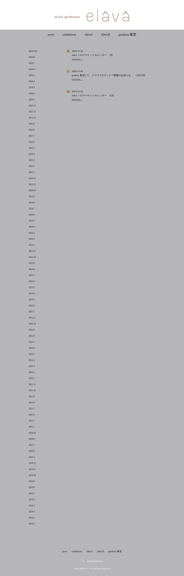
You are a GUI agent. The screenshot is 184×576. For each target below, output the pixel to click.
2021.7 (32, 408)
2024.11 (32, 184)
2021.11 (32, 384)
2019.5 (32, 505)
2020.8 (32, 439)
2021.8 (32, 402)
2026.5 (32, 75)
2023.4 (32, 293)
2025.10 (32, 117)
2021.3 (32, 421)
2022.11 (32, 317)
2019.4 (32, 511)
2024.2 (32, 239)
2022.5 (32, 354)
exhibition (69, 34)
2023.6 (32, 281)
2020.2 (32, 457)
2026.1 (32, 99)
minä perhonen (95, 561)
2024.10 (32, 190)
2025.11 (32, 111)
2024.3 (32, 233)
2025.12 (32, 105)
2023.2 (32, 305)
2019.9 (32, 481)
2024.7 (32, 208)
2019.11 (32, 469)
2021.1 (32, 427)
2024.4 (32, 227)
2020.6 (32, 451)
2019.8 (32, 487)
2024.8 (32, 202)
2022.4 (32, 360)
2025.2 (32, 166)
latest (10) (33, 51)
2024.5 (32, 221)
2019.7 (32, 493)
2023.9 (32, 263)
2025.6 (32, 142)
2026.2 (32, 93)
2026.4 (32, 81)
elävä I (89, 34)
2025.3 (32, 160)
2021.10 (32, 390)
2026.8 (32, 57)
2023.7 (32, 275)
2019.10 (32, 475)
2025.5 (32, 148)
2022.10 (32, 324)
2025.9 (32, 124)
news (51, 34)
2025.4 (32, 154)
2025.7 (32, 136)
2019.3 (32, 517)
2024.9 (32, 196)
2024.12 (32, 178)
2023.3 (32, 299)
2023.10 (32, 257)
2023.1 (32, 311)
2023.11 (32, 251)
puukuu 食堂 (127, 34)
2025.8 (32, 130)
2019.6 (32, 499)
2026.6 (32, 69)
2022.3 (32, 366)
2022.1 (32, 378)
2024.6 (32, 214)
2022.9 (32, 330)
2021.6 (32, 414)
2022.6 (32, 348)
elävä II (105, 34)
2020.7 (32, 445)
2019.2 (32, 524)
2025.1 (32, 172)
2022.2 (32, 372)
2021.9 (32, 396)
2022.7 (32, 342)
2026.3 (32, 87)
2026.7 (32, 63)
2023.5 (32, 287)
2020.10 (32, 433)
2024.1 (32, 245)
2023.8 (32, 269)
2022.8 (32, 336)
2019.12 (32, 463)
